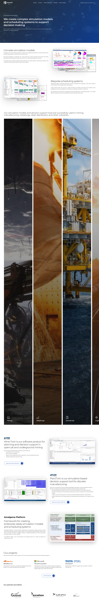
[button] (14, 463)
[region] (47, 272)
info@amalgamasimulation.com (87, 2)
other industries (14, 30)
